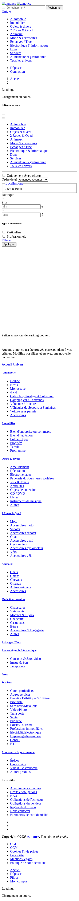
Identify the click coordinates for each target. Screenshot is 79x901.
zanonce (33, 836)
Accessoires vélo (21, 555)
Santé (13, 717)
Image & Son (19, 662)
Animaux (7, 563)
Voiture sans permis (23, 411)
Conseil (15, 740)
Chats (14, 572)
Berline (15, 381)
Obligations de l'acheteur (26, 799)
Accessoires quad (21, 540)
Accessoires (18, 415)
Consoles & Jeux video (25, 658)
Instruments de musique (26, 501)
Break (14, 385)
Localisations (14, 183)
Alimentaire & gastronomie (18, 752)
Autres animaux (20, 587)
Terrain (15, 446)
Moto (13, 521)
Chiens (14, 576)
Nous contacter (20, 811)
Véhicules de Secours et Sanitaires (33, 407)
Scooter (15, 529)
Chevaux (16, 579)
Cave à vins (18, 764)
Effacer (6, 240)
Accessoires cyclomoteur (26, 548)
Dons (5, 674)
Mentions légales (21, 859)
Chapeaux (17, 619)
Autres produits (20, 772)
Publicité (16, 721)
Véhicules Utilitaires (23, 404)
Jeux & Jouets (19, 482)
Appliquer (9, 244)
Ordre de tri (9, 179)
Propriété (16, 443)
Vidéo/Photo (18, 709)
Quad (13, 536)
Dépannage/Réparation (25, 736)
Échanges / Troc (11, 642)
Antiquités (17, 486)
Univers (7, 11)
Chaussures (17, 607)
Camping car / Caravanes (27, 400)
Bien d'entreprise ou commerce (30, 431)
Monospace (17, 388)
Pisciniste (16, 702)
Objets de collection (23, 489)
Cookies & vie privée (24, 851)
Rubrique (8, 195)
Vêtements (17, 611)
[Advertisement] (39, 288)
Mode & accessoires (13, 599)
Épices (14, 760)
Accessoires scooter (23, 533)
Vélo (13, 552)
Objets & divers (11, 458)
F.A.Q (14, 796)
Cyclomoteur (18, 544)
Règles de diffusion (23, 807)
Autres (14, 505)
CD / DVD (17, 493)
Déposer (15, 68)
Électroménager (20, 474)
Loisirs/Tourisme (21, 725)
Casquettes (17, 622)
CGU (13, 844)
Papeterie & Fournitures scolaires (32, 478)
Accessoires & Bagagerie (27, 630)
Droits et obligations (23, 792)
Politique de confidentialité (28, 863)
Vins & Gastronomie (23, 768)
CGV (13, 847)
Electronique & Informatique (19, 650)
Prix (4, 202)
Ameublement (19, 467)
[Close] (3, 114)
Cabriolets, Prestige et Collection (32, 396)
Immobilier (8, 423)
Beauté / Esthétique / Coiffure (30, 698)
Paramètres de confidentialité (29, 815)
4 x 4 (13, 392)
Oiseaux (15, 583)
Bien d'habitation (21, 435)
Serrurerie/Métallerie (23, 706)
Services (7, 682)
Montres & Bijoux (22, 615)
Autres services (20, 694)
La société (17, 855)
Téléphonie (17, 666)
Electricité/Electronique (25, 732)
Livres (14, 497)
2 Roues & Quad (11, 513)
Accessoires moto (21, 525)
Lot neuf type (19, 439)
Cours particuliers (21, 690)
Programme (17, 450)
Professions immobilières (26, 728)
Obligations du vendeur (25, 803)
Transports (17, 713)
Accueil (15, 78)
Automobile (9, 372)
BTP (13, 744)
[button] (3, 118)
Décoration (17, 471)
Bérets (14, 626)
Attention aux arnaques (25, 788)
